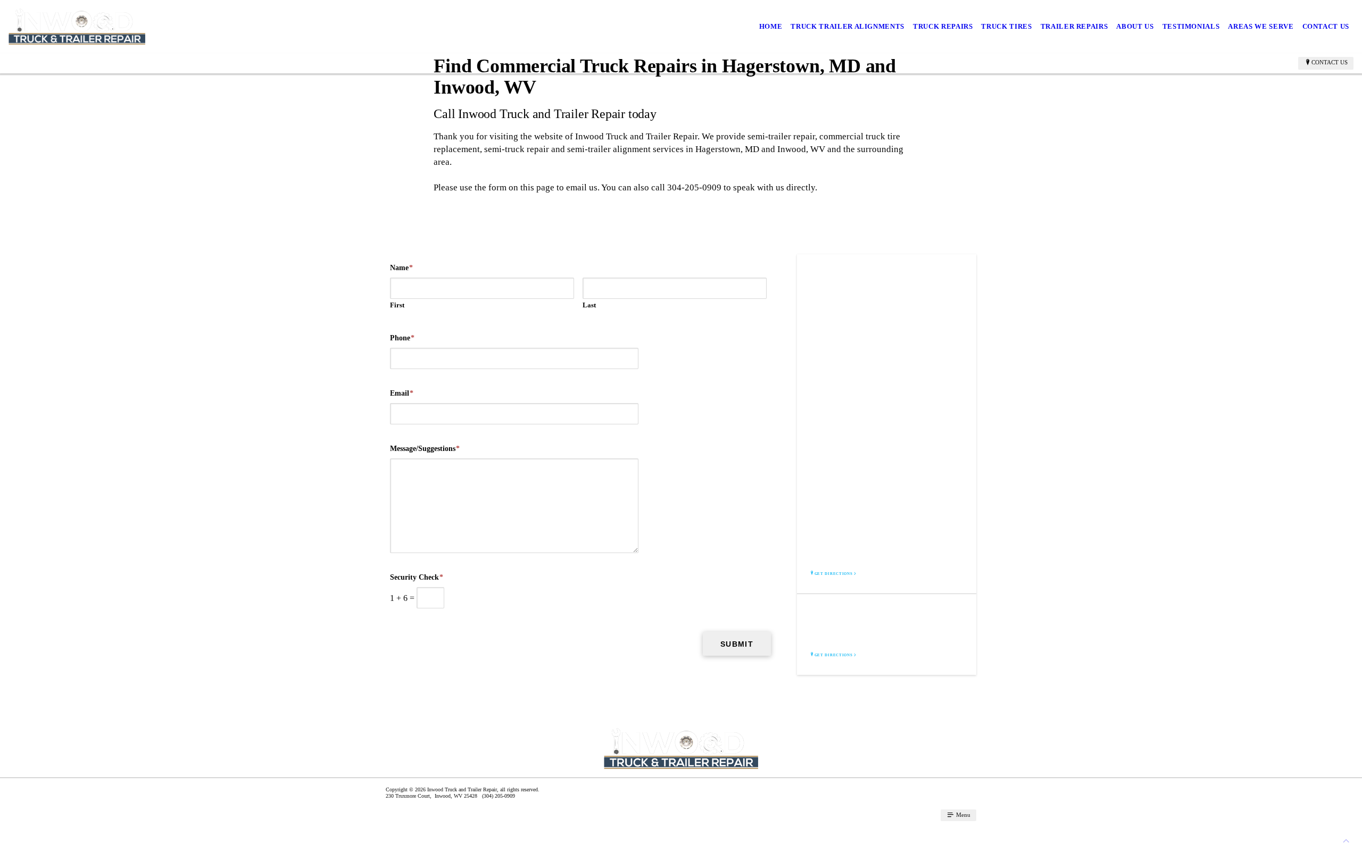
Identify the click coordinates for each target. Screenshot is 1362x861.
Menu (962, 815)
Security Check (416, 577)
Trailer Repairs (1074, 26)
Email (401, 393)
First (397, 305)
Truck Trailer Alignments (847, 26)
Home (771, 26)
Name (401, 268)
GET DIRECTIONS (834, 574)
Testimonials (1191, 26)
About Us (1134, 26)
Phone (402, 338)
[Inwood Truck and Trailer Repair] (77, 27)
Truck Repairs (943, 26)
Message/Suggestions (425, 449)
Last (589, 305)
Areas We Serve (1260, 26)
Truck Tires (1006, 26)
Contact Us (1326, 26)
